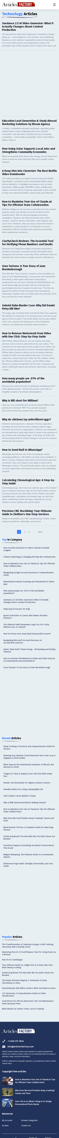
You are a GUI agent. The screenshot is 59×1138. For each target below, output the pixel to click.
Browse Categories (29, 1120)
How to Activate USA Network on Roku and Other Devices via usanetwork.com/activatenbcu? (29, 659)
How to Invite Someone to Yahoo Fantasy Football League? (26, 549)
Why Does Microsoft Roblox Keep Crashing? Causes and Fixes (28, 819)
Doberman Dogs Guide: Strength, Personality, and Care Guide (28, 864)
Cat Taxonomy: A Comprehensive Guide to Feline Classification (24, 994)
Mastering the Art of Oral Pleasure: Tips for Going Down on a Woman (29, 953)
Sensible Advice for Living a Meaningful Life (23, 789)
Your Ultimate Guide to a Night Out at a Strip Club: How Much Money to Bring (27, 966)
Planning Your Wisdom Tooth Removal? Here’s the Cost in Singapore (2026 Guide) (29, 756)
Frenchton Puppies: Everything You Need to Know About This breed (28, 846)
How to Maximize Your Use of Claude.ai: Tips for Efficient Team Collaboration (29, 564)
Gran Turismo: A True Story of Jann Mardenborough (26, 667)
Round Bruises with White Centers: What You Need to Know (28, 988)
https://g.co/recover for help (16, 609)
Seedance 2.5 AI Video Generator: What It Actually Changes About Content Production (25, 601)
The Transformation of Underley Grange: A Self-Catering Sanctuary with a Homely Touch (27, 945)
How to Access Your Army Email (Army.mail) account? (27, 634)
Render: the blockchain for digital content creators (26, 783)
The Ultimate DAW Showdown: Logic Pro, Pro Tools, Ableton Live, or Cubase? (26, 625)
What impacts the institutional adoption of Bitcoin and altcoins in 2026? (28, 765)
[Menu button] (54, 4)
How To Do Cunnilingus (12, 960)
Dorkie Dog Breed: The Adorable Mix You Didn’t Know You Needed (29, 837)
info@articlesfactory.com (21, 1046)
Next (40, 532)
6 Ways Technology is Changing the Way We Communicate (29, 557)
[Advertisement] (29, 83)
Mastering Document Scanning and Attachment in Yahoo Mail (28, 582)
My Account (7, 1120)
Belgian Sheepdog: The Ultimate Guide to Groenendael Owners (28, 855)
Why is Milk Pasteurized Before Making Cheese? (24, 802)
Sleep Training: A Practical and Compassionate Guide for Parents (29, 747)
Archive (5, 1125)
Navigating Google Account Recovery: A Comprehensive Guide (28, 573)
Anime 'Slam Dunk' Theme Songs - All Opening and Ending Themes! (29, 650)
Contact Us (26, 1125)
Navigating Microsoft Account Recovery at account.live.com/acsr (22, 641)
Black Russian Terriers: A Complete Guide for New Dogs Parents (28, 828)
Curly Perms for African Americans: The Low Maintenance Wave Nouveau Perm (28, 1002)
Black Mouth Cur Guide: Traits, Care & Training (23, 1009)
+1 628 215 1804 (16, 1041)
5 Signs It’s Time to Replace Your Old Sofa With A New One (27, 775)
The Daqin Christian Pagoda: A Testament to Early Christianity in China (24, 981)
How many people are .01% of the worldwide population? (23, 592)
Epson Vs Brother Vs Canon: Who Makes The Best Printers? (25, 616)
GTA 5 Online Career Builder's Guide (19, 796)
